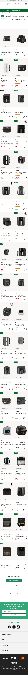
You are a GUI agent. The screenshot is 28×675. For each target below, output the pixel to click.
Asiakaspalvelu (6, 634)
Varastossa (7, 16)
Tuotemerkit (21, 16)
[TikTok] (18, 627)
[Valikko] (26, 4)
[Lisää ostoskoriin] (12, 55)
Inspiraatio (5, 645)
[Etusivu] (6, 4)
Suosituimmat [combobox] (17, 19)
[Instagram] (14, 627)
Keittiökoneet (4, 12)
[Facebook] (10, 627)
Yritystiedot (5, 651)
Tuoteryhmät (14, 16)
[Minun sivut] (15, 4)
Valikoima (5, 640)
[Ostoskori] (22, 4)
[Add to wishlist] (9, 56)
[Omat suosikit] (19, 4)
